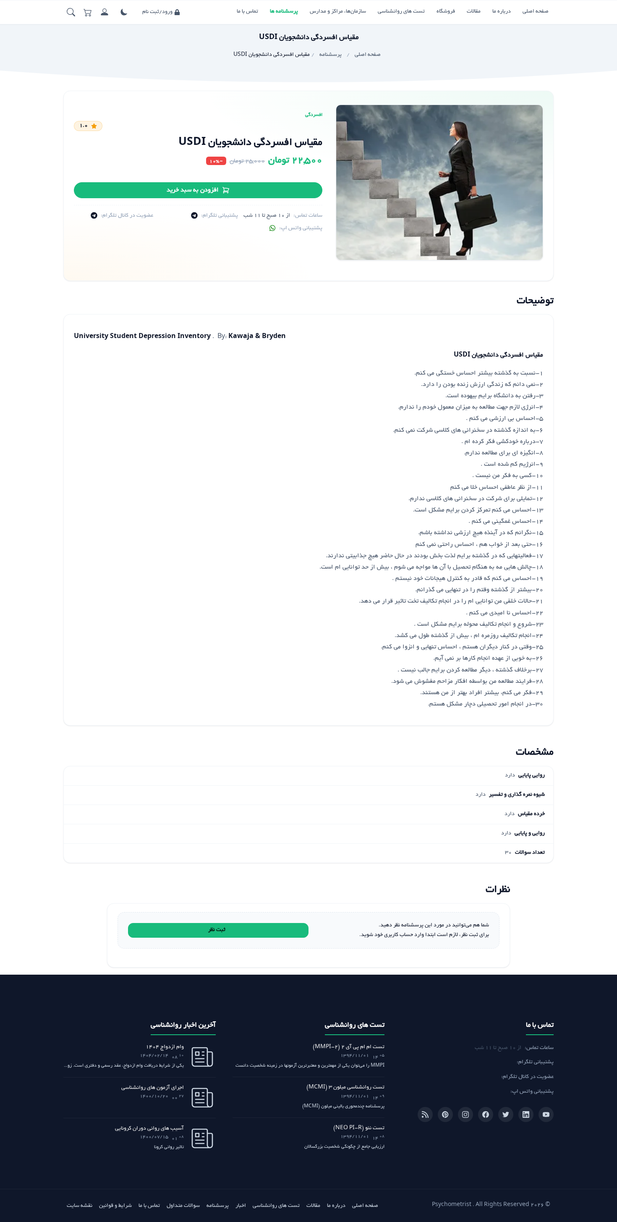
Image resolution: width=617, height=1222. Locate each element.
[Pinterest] (445, 1114)
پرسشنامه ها (284, 12)
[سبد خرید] (87, 12)
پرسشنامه (218, 1206)
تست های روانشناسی (401, 12)
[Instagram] (465, 1114)
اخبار (240, 1206)
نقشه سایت (79, 1206)
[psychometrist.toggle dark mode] (123, 12)
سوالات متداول (183, 1206)
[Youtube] (546, 1114)
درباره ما (501, 12)
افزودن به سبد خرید (193, 190)
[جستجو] (70, 12)
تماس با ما (247, 12)
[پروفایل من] (104, 12)
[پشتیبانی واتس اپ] (272, 228)
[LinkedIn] (525, 1114)
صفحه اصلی (536, 12)
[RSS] (425, 1114)
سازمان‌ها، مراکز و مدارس (338, 12)
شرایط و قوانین (115, 1206)
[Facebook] (485, 1114)
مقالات (474, 12)
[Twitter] (505, 1114)
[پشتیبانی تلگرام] (194, 216)
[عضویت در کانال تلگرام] (94, 216)
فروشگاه (446, 12)
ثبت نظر (216, 930)
